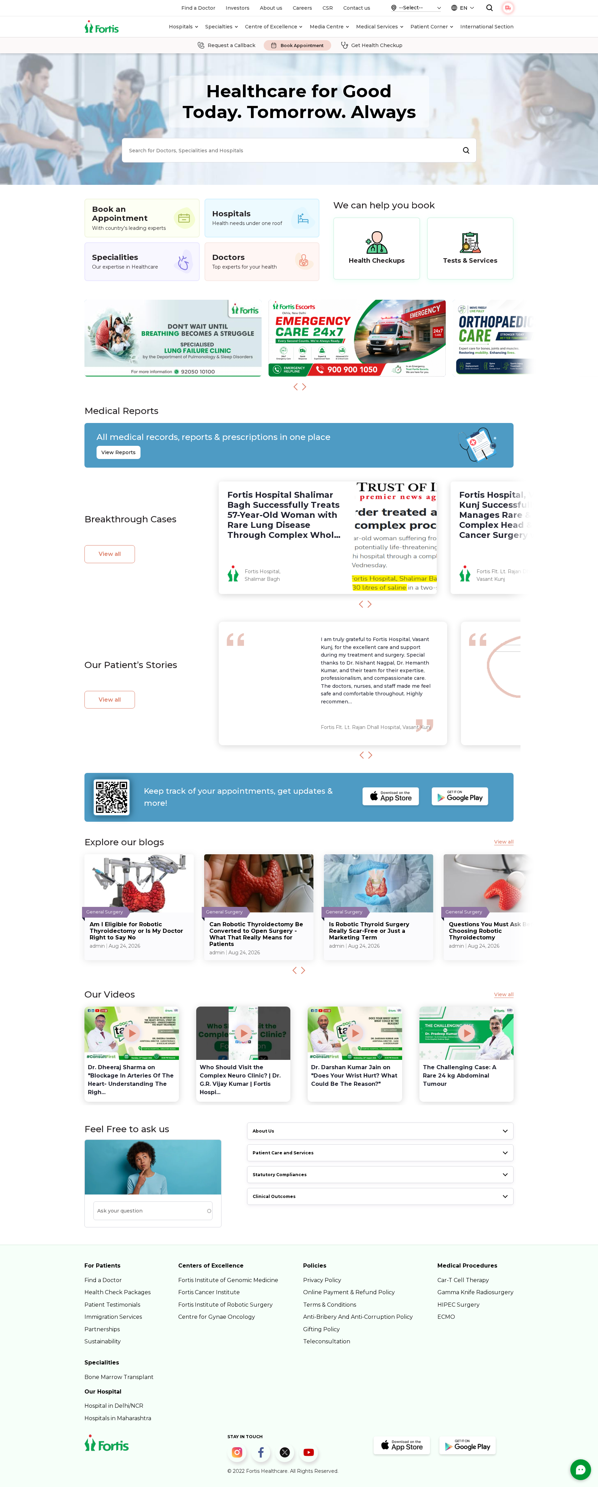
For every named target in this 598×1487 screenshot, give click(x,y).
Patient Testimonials (112, 1304)
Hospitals (181, 27)
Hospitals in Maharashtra (117, 1418)
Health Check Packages (117, 1292)
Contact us (356, 8)
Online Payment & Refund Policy (349, 1292)
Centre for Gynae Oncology (216, 1317)
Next (304, 386)
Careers (302, 8)
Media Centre (327, 27)
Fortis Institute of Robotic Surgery (225, 1304)
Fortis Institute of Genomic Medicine (228, 1280)
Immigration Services (113, 1317)
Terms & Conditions (329, 1304)
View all (110, 554)
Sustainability (102, 1341)
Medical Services (377, 27)
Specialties (219, 27)
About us (271, 8)
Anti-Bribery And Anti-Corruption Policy (358, 1317)
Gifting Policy (321, 1329)
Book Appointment (302, 45)
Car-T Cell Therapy (463, 1280)
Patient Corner (429, 27)
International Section (487, 27)
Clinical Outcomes (274, 1196)
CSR (328, 8)
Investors (238, 8)
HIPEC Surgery (458, 1304)
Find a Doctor (198, 8)
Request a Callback (231, 45)
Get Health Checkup (376, 45)
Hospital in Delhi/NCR (113, 1406)
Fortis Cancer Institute (209, 1292)
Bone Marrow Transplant (119, 1377)
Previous (295, 386)
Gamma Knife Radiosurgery (475, 1292)
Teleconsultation (326, 1341)
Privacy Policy (322, 1280)
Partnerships (102, 1329)
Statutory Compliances (280, 1174)
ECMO (446, 1317)
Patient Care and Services (283, 1152)
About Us (263, 1131)
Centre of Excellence (271, 27)
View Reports (118, 452)
